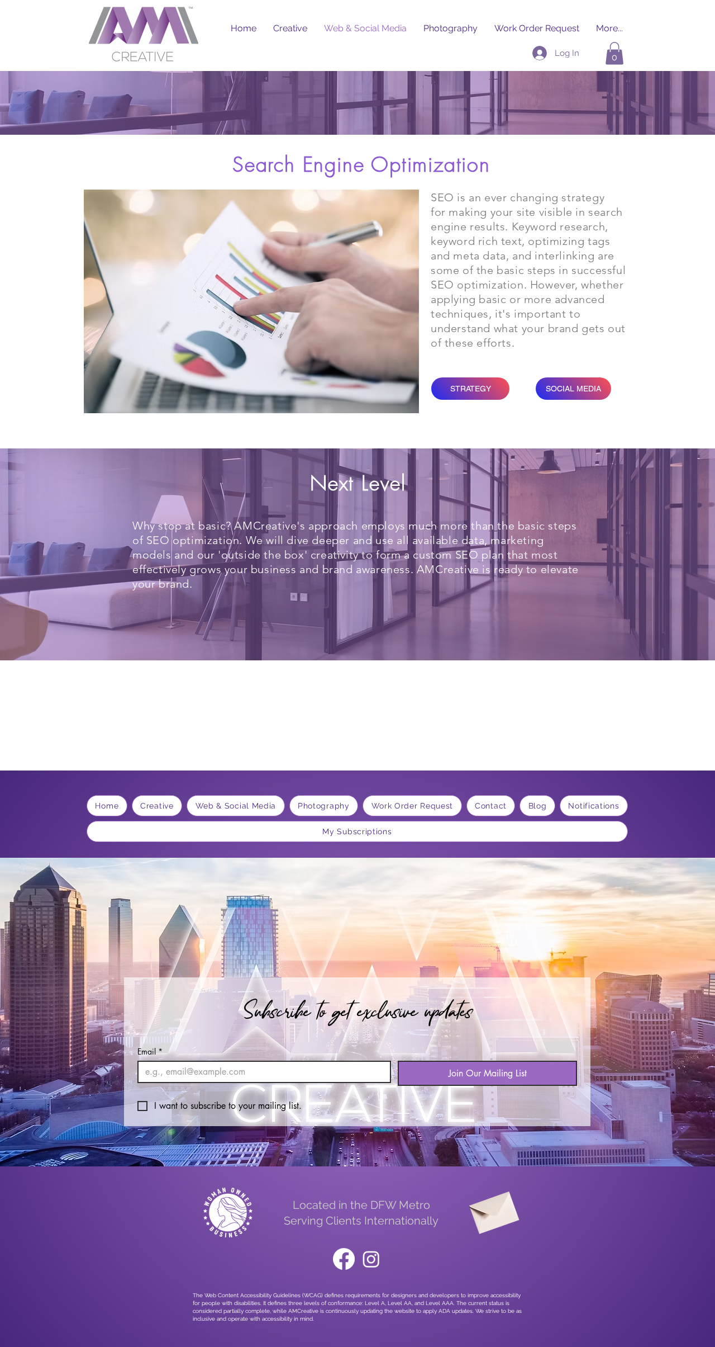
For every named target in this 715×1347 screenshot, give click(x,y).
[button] (614, 53)
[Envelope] (493, 1208)
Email (150, 1051)
